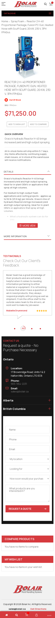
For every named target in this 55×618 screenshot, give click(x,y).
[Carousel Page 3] (31, 328)
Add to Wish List (16, 124)
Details (8, 171)
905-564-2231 (19, 384)
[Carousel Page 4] (40, 328)
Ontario (8, 359)
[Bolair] (25, 4)
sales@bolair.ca (20, 391)
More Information (15, 236)
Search (45, 4)
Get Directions (38, 608)
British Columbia (14, 409)
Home (5, 21)
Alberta (8, 400)
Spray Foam (17, 21)
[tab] (27, 172)
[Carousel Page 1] (14, 328)
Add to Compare (38, 124)
